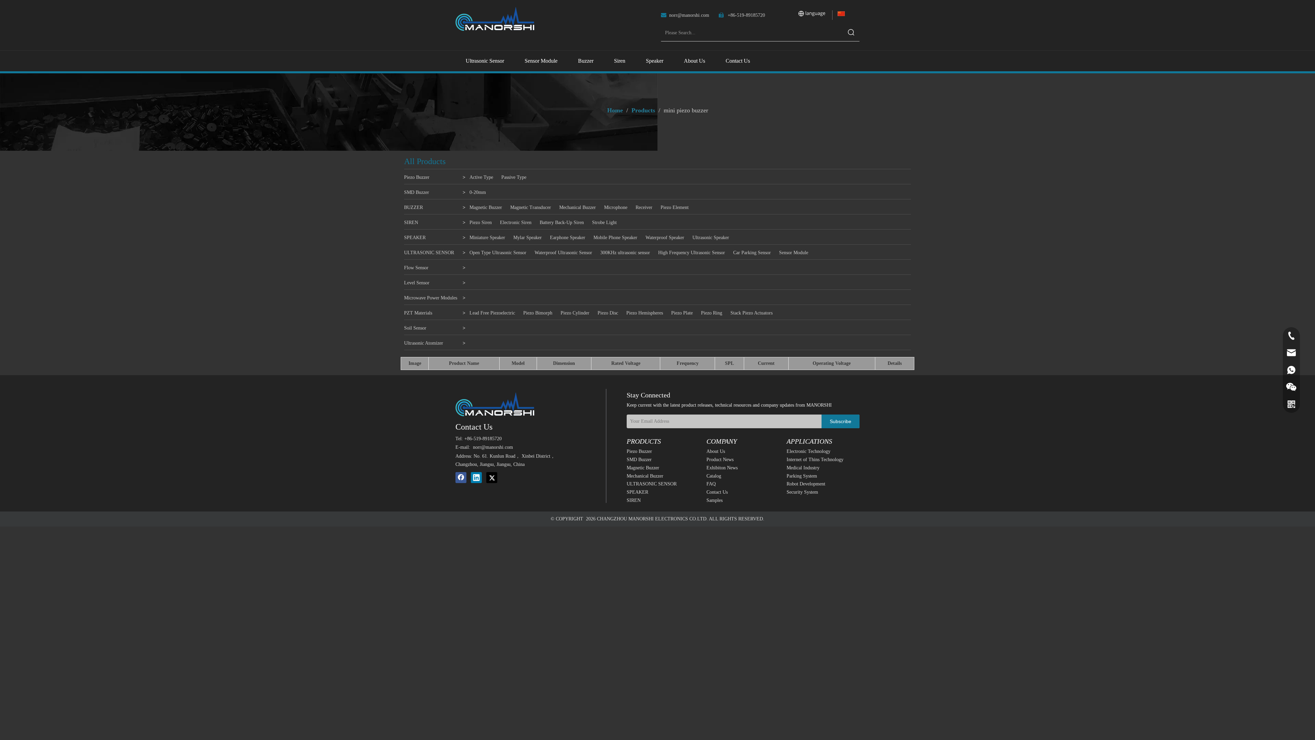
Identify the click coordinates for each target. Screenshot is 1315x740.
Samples (714, 500)
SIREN (411, 222)
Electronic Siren (515, 222)
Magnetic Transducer (530, 207)
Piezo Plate (682, 313)
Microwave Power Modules (430, 297)
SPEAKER (415, 237)
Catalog (713, 476)
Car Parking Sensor (752, 252)
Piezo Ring (711, 313)
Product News (720, 459)
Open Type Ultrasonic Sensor (497, 252)
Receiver (644, 207)
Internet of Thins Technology (815, 459)
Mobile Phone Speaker (615, 237)
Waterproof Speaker (665, 237)
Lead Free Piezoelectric (492, 313)
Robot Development (806, 483)
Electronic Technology (808, 451)
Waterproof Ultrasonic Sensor (563, 252)
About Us (715, 451)
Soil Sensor (415, 328)
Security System (802, 492)
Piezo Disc (608, 313)
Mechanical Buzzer (577, 207)
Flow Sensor (416, 267)
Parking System (802, 476)
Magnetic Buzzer (485, 207)
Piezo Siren (480, 222)
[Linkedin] (476, 477)
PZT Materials (418, 313)
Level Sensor (416, 282)
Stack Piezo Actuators (751, 313)
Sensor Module (793, 252)
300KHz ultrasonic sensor (625, 252)
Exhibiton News (722, 467)
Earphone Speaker (567, 237)
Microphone (615, 207)
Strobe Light (604, 222)
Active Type (481, 177)
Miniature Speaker (487, 237)
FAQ (711, 483)
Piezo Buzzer (416, 177)
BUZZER (413, 207)
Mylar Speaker (527, 237)
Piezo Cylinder (575, 313)
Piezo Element (675, 207)
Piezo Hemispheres (644, 313)
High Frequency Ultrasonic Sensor (691, 252)
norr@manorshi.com (689, 15)
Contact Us (717, 492)
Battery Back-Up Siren (562, 222)
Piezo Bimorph (537, 313)
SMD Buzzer (416, 192)
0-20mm (477, 192)
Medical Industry (803, 467)
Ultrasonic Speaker (710, 237)
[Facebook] (460, 477)
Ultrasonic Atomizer (423, 343)
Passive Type (513, 177)
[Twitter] (491, 477)
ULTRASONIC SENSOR (429, 252)
